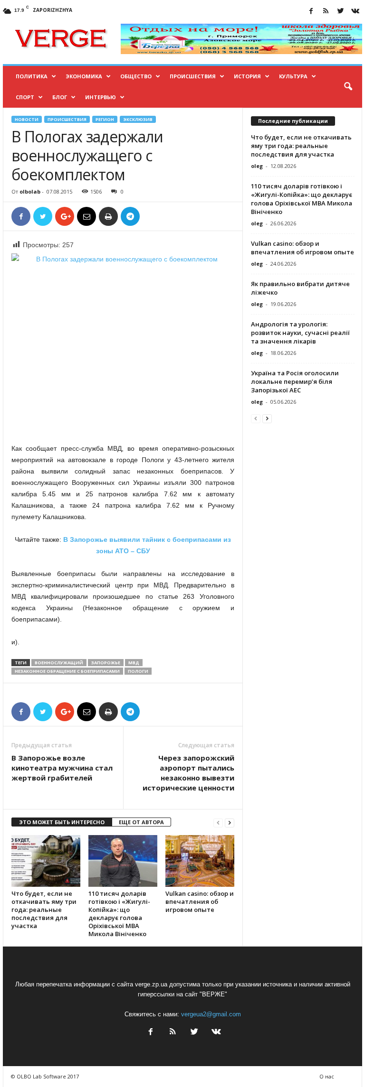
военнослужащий (59, 663)
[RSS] (325, 12)
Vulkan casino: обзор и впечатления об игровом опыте (199, 901)
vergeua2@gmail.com (211, 1014)
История (247, 76)
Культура (293, 76)
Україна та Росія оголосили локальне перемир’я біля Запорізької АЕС (295, 381)
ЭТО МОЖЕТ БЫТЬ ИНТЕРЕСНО (62, 822)
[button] (347, 86)
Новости (26, 119)
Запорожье (105, 663)
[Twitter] (340, 12)
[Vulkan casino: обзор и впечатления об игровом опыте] (199, 860)
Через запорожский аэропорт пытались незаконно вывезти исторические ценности (188, 772)
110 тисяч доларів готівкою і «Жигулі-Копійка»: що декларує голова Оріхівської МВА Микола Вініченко (119, 913)
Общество (136, 76)
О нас (326, 1076)
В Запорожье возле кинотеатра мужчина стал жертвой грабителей (62, 767)
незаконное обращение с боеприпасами (67, 671)
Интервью (100, 97)
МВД (133, 663)
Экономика (84, 76)
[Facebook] (311, 12)
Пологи (138, 671)
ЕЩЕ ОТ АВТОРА (141, 822)
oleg (257, 165)
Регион (105, 119)
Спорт (25, 97)
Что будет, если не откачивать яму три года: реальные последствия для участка (44, 909)
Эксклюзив (138, 119)
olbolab (29, 191)
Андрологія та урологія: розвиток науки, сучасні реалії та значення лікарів (300, 332)
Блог (59, 97)
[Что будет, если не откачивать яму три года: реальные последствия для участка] (45, 860)
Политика (32, 76)
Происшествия (193, 76)
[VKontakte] (355, 12)
